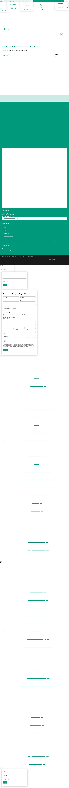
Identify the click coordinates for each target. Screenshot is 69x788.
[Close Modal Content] (1, 289)
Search (3, 219)
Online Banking (14, 308)
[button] (65, 259)
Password (5, 277)
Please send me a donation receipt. (9, 343)
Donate (5, 350)
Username (5, 273)
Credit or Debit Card (7, 308)
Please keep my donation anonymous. (10, 341)
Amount (4, 303)
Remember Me (6, 281)
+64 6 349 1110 (6, 248)
